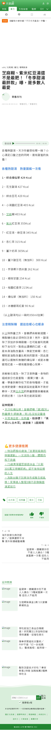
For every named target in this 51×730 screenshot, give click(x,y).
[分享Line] (19, 14)
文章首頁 (24, 719)
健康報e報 (27, 702)
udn (3, 67)
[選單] (47, 3)
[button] (47, 9)
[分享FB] (6, 14)
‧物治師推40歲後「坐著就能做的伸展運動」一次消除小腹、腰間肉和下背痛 (25, 455)
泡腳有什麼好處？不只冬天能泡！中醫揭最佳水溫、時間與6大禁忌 (28, 21)
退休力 (15, 719)
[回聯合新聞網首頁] (3, 3)
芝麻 (9, 214)
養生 (12, 8)
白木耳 (20, 391)
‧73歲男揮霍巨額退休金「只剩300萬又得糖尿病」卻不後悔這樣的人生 (25, 468)
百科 (42, 8)
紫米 (9, 223)
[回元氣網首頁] (10, 3)
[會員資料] (43, 3)
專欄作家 (34, 719)
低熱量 (25, 418)
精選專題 (32, 714)
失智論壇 (23, 8)
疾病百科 (42, 714)
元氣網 (10, 67)
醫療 (34, 8)
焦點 (4, 8)
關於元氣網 (9, 714)
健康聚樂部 (21, 714)
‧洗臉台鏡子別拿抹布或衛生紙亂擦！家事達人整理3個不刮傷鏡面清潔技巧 (25, 482)
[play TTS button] (13, 143)
